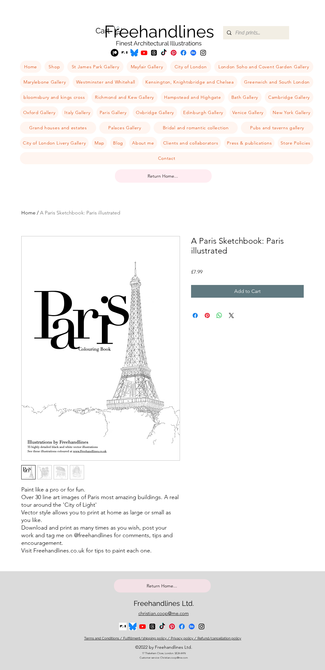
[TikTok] (164, 53)
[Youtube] (144, 53)
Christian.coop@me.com (174, 657)
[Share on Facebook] (195, 315)
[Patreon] (114, 53)
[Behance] (193, 53)
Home (28, 213)
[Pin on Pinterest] (207, 315)
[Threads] (154, 53)
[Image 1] (124, 53)
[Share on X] (231, 315)
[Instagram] (203, 53)
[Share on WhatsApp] (219, 315)
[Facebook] (183, 53)
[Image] (134, 53)
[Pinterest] (173, 53)
